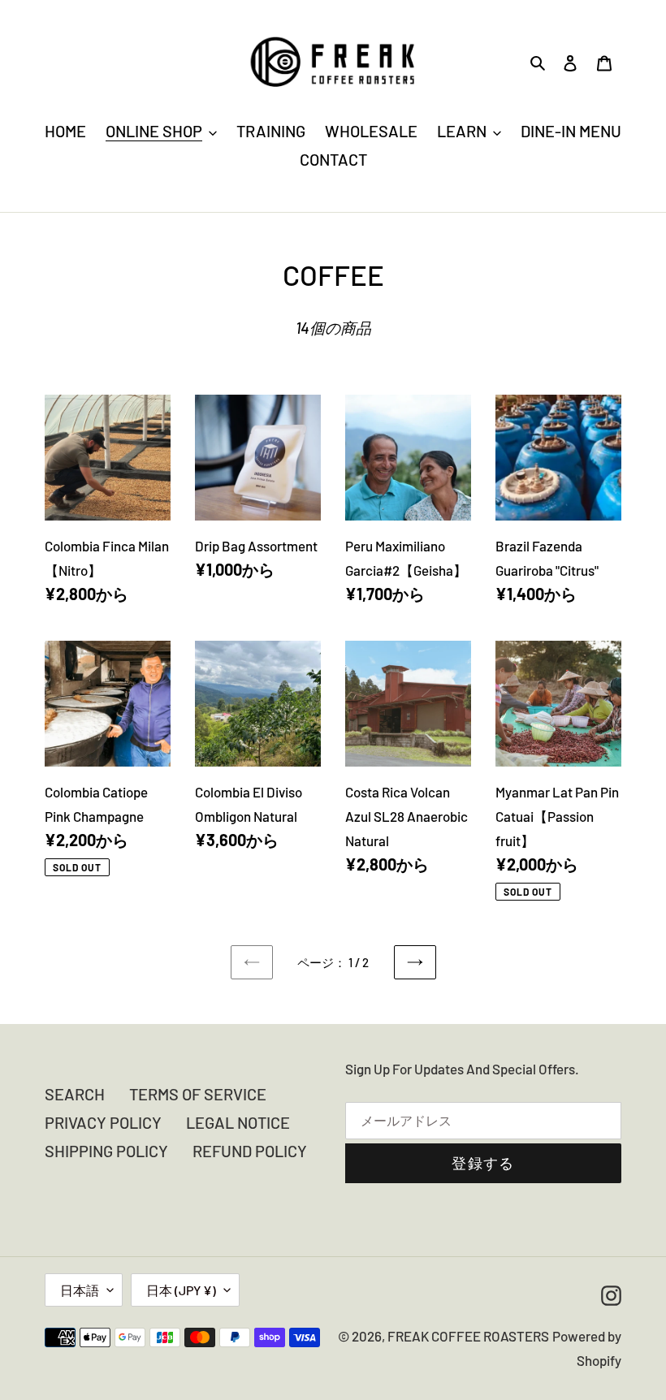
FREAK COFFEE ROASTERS (468, 1336)
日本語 (79, 1290)
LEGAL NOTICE (238, 1122)
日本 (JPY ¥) (181, 1290)
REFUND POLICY (249, 1150)
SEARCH (75, 1094)
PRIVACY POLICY (103, 1122)
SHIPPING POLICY (106, 1150)
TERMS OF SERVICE (197, 1094)
